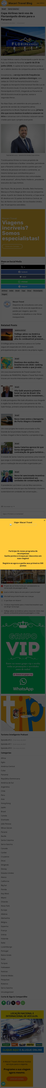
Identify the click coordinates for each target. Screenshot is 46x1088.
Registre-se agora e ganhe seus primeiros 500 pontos (23, 564)
